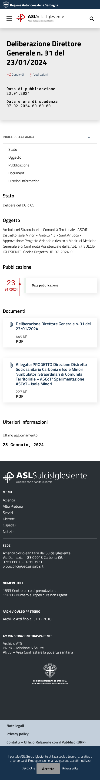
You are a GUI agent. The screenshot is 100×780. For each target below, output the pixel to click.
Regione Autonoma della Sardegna (34, 5)
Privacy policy (18, 734)
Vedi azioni (40, 74)
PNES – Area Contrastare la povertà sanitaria (38, 652)
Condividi (18, 74)
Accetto (48, 768)
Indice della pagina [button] (18, 136)
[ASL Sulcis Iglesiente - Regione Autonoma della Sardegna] (45, 477)
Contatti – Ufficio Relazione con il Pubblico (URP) (46, 742)
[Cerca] (92, 19)
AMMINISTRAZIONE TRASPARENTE (27, 635)
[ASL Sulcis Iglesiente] (6, 5)
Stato (12, 149)
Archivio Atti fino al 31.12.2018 (27, 619)
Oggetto (14, 157)
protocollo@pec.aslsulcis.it (23, 566)
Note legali (15, 725)
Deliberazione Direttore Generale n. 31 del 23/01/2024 (53, 326)
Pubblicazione (18, 165)
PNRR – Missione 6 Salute (23, 648)
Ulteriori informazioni (24, 181)
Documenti (16, 173)
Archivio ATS (12, 643)
